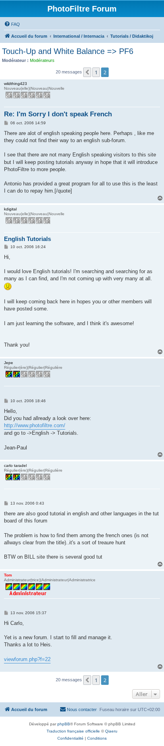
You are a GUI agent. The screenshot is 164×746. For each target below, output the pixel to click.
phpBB (63, 724)
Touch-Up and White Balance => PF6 (67, 51)
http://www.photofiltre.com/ (34, 425)
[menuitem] (12, 24)
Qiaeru (111, 731)
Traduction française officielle (73, 731)
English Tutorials (27, 238)
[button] (87, 72)
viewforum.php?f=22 (27, 659)
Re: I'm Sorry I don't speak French (58, 114)
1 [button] (96, 72)
